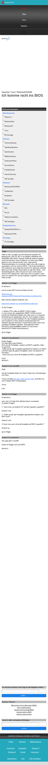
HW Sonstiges (9, 200)
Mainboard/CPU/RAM (24, 92)
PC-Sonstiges (9, 242)
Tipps (24, 14)
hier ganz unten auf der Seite (23, 379)
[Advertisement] (22, 66)
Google (22, 752)
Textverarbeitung (10, 143)
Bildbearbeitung (10, 156)
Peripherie (8, 196)
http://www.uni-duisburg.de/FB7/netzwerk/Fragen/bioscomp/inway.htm (22, 295)
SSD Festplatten (35, 758)
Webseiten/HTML (10, 234)
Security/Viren (9, 165)
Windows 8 (12, 752)
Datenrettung (12, 758)
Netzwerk (22, 742)
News (24, 20)
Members (24, 26)
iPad (22, 758)
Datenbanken (9, 152)
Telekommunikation (11, 217)
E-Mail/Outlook (9, 170)
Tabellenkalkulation (11, 147)
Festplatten (22, 748)
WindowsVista (9, 121)
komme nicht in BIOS (24, 712)
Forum (24, 8)
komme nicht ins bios (24, 714)
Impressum (35, 752)
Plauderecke (8, 246)
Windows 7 (8, 117)
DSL (5, 208)
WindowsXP (8, 126)
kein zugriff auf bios (24, 707)
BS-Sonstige (8, 135)
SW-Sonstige (9, 179)
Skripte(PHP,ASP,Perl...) (12, 229)
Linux (6, 130)
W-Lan (6, 212)
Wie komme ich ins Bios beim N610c (24, 705)
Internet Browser (10, 174)
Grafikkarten (8, 191)
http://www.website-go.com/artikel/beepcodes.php (20, 304)
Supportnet (5, 92)
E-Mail (10, 742)
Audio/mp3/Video (10, 161)
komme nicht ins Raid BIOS (24, 710)
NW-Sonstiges (9, 221)
